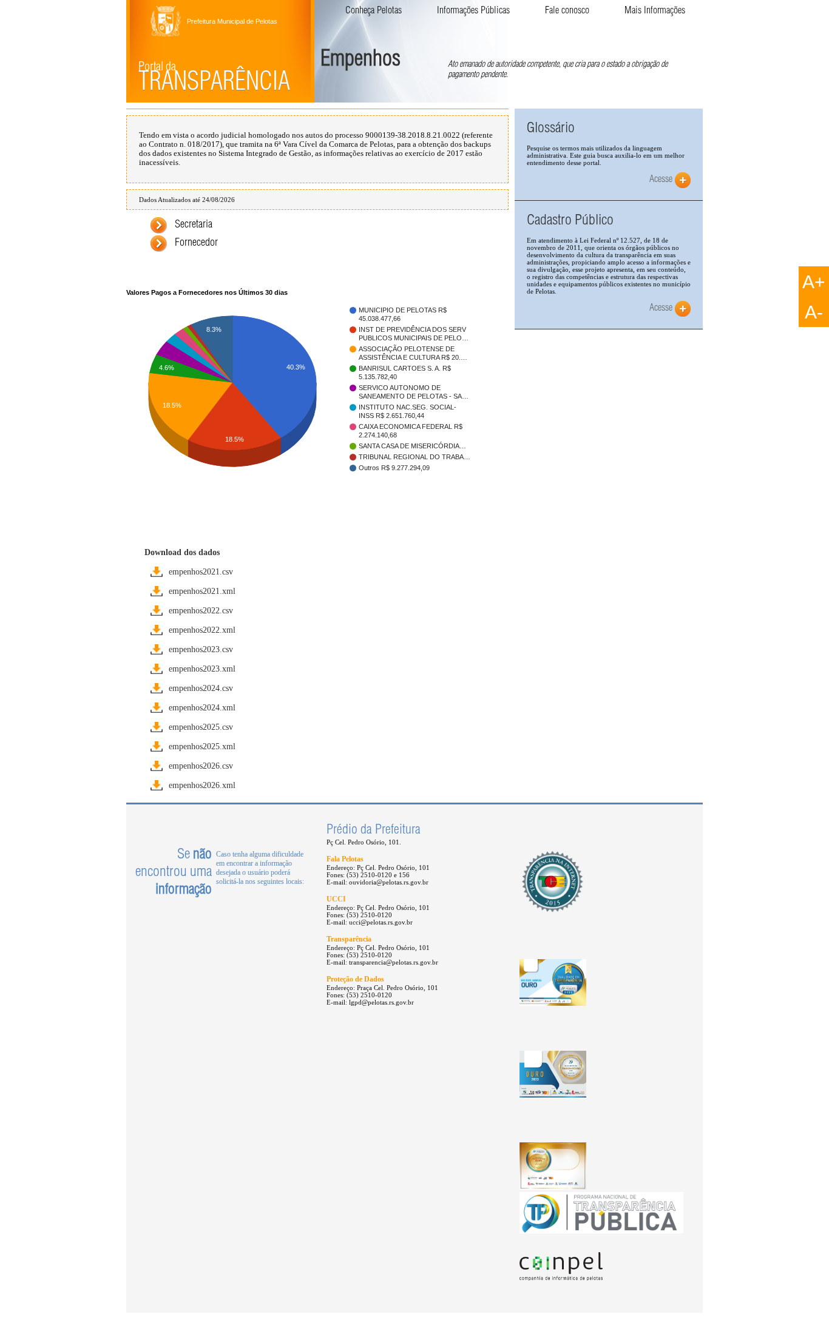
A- (814, 312)
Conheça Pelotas (373, 11)
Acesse (660, 180)
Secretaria (193, 225)
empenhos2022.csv (201, 610)
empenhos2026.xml (202, 785)
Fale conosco (567, 11)
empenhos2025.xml (202, 746)
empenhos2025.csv (201, 727)
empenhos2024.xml (202, 707)
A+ (813, 282)
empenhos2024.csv (201, 688)
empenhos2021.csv (201, 571)
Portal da (214, 79)
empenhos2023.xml (202, 668)
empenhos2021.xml (202, 591)
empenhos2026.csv (201, 765)
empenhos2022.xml (202, 630)
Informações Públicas (473, 11)
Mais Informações (654, 11)
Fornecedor (196, 243)
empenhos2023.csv (201, 649)
